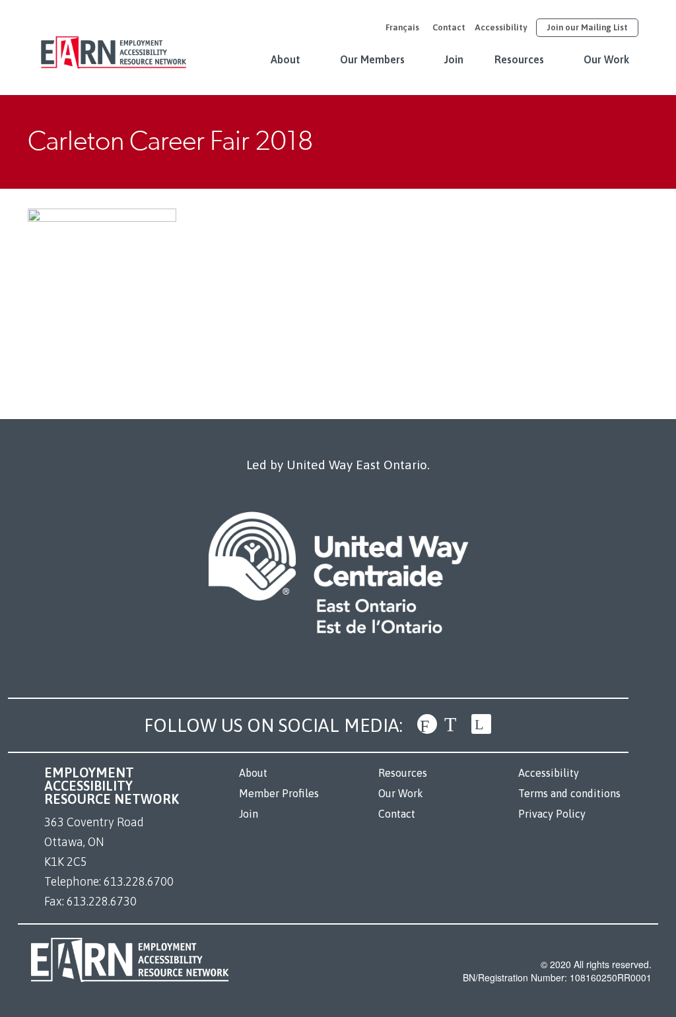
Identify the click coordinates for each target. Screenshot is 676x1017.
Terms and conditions (569, 793)
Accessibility (501, 27)
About (285, 59)
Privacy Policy (552, 814)
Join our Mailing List (587, 27)
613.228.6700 (139, 881)
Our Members (372, 59)
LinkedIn (481, 724)
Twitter (454, 724)
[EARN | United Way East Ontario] (113, 45)
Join (453, 59)
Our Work (606, 59)
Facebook (427, 724)
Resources (519, 59)
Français (402, 27)
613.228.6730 (102, 901)
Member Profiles (279, 793)
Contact (448, 27)
